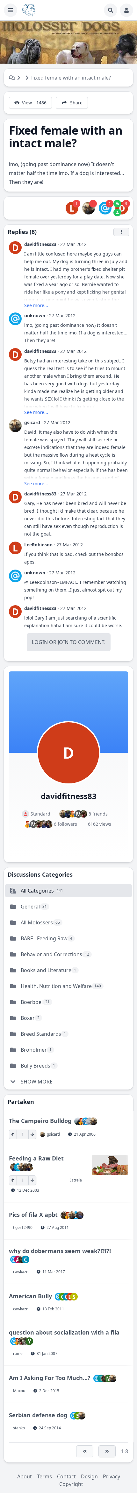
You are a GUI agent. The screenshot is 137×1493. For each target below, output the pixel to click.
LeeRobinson (38, 545)
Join (63, 642)
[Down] (32, 1134)
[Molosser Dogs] (28, 10)
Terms (44, 1476)
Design (89, 1476)
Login (40, 642)
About (24, 1476)
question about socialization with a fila (64, 1332)
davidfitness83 (40, 244)
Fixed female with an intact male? (71, 77)
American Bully (30, 1296)
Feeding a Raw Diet (36, 1158)
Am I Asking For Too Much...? (49, 1377)
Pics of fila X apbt (33, 1214)
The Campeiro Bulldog (40, 1121)
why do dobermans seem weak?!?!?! (60, 1251)
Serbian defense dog (38, 1415)
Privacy (111, 1476)
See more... (36, 305)
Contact (66, 1476)
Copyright (71, 1484)
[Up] (13, 1134)
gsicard (32, 422)
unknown (34, 315)
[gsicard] (88, 208)
